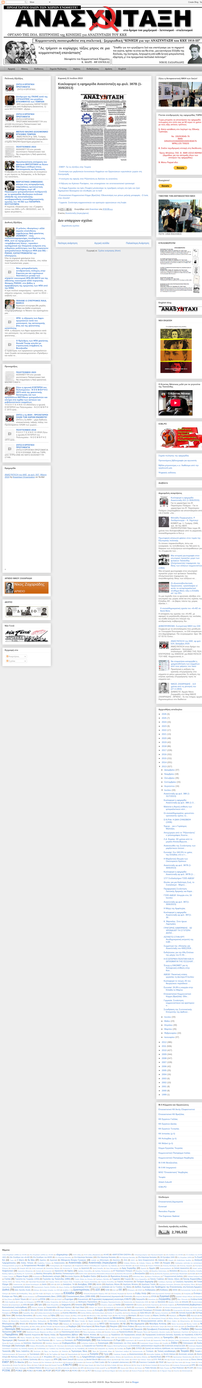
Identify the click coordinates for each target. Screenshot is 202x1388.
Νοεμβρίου (169, 774)
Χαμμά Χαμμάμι (61, 1357)
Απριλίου (168, 1025)
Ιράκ (32, 1305)
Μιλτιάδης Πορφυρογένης (60, 1321)
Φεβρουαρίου (170, 1033)
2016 (164, 754)
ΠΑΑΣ (176, 1329)
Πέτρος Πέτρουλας (41, 1337)
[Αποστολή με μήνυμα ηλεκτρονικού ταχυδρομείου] (59, 209)
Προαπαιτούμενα (123, 1337)
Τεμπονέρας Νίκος (79, 1351)
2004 (164, 1074)
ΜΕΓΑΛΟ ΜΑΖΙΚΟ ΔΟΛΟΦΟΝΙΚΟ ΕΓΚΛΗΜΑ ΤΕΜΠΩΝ (32, 133)
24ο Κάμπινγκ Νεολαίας (127, 1257)
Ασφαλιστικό (7, 1271)
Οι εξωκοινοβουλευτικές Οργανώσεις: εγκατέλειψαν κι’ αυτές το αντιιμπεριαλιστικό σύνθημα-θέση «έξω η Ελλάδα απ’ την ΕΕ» (185, 588)
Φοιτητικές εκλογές (186, 1354)
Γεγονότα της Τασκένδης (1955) (56, 1279)
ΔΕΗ (52, 1284)
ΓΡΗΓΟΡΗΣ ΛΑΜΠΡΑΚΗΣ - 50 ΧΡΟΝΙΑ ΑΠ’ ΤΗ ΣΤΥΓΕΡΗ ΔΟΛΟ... (178, 930)
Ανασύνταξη (75, 1262)
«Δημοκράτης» (62, 1254)
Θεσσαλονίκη (128, 1302)
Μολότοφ (133, 1321)
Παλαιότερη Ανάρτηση (137, 243)
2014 (164, 762)
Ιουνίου (168, 1017)
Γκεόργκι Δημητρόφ (145, 1281)
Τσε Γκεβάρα (53, 1354)
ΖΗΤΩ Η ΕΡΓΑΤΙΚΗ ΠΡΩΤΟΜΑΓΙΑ (25, 85)
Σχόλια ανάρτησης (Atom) (109, 251)
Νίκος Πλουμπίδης (23, 1326)
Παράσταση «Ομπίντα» (181, 1332)
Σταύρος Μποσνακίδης (37, 1346)
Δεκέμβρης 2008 (85, 1284)
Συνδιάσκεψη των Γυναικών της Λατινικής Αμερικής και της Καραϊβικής (61, 1348)
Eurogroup (69, 1362)
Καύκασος (151, 1307)
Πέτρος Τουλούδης (57, 1337)
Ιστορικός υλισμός (107, 1305)
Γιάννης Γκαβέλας (157, 1279)
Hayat (47, 1365)
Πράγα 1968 (110, 1337)
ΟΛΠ (41, 1329)
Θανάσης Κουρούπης (51, 1302)
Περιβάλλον (115, 1335)
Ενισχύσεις (187, 1293)
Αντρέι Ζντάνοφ (140, 1265)
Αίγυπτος (116, 1260)
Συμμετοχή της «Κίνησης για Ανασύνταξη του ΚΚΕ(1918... (178, 947)
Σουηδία (165, 1343)
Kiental (128, 1365)
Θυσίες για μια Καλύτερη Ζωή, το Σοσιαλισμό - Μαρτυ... (179, 883)
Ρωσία (148, 1340)
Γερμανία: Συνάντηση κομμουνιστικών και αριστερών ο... (179, 1003)
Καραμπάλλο (51, 1307)
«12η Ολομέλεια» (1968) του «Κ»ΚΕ (14, 1255)
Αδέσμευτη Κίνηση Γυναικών (73, 1260)
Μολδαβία (122, 1321)
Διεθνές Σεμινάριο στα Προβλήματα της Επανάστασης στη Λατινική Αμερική (168, 1287)
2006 (164, 1066)
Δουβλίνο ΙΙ (66, 1290)
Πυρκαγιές (21, 1340)
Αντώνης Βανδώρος (170, 1265)
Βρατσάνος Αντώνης (119, 1276)
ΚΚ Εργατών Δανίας (168, 1124)
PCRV (83, 1371)
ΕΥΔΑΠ (59, 1299)
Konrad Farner (165, 1365)
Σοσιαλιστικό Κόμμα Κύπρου (149, 1343)
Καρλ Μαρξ (79, 1307)
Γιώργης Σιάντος (54, 1282)
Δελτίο (98, 1284)
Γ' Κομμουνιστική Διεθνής (173, 1276)
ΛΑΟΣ (173, 1313)
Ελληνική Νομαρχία (117, 1293)
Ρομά (118, 1340)
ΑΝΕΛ (157, 1263)
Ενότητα (197, 1293)
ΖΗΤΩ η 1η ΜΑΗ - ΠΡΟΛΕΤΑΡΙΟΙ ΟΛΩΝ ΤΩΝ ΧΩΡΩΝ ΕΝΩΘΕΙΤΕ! (32, 416)
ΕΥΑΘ (52, 1299)
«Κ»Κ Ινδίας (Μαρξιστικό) (92, 1255)
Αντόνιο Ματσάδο (126, 1265)
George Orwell (190, 1362)
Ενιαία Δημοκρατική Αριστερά (161, 1293)
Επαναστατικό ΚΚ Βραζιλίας (171, 1114)
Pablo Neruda (150, 1368)
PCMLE (19, 1371)
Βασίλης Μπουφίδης (44, 1273)
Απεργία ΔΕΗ (24, 1268)
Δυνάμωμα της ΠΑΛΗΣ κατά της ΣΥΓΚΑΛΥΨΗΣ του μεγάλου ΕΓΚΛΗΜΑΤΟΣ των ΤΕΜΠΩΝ (32, 99)
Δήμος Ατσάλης (64, 1287)
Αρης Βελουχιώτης (112, 1268)
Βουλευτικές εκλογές (51, 1276)
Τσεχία (63, 1354)
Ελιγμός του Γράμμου (53, 1293)
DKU (165, 1359)
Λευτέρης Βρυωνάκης (24, 1315)
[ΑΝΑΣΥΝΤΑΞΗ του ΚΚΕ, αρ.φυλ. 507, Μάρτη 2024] (27, 523)
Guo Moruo (27, 1365)
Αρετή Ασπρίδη (98, 1268)
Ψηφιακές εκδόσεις (167, 472)
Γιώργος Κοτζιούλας (125, 1282)
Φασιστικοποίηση (136, 1354)
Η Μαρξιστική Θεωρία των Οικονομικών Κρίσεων (176, 860)
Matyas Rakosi (35, 1368)
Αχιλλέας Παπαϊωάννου (103, 1271)
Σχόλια (11, 661)
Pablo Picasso (164, 1368)
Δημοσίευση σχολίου (70, 226)
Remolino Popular (167, 1211)
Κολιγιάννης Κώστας (85, 1310)
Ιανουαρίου (169, 1037)
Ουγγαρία (127, 1329)
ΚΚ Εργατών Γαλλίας (168, 1119)
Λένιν (8, 1315)
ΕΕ (120, 1289)
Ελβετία (13, 1293)
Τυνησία (94, 1354)
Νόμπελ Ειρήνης (60, 1326)
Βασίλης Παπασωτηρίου (65, 1273)
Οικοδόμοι (191, 1326)
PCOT (58, 1371)
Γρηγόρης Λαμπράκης (184, 1282)
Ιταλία (118, 1305)
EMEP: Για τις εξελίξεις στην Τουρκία (75, 167)
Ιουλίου (168, 790)
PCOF (48, 1371)
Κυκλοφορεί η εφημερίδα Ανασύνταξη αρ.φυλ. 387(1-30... (178, 915)
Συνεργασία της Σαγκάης (105, 1348)
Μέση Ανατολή (103, 1318)
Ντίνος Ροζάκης (128, 1326)
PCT (89, 1371)
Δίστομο (36, 1290)
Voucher (176, 1371)
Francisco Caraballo (147, 1362)
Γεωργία (127, 1279)
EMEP (5, 1362)
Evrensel (163, 1206)
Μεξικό (90, 1318)
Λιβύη (52, 1315)
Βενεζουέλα (140, 1273)
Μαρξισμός (172, 1315)
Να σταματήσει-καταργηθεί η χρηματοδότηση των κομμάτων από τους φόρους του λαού (185, 663)
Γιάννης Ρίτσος (20, 1282)
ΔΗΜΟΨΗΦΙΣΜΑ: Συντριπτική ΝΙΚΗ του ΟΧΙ (179, 626)
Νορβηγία (72, 1326)
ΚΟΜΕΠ (111, 1310)
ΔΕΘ (58, 1284)
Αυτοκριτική (48, 1271)
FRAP (161, 1362)
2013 (164, 766)
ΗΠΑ (39, 1302)
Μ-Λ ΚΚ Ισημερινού (167, 1167)
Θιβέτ (153, 1302)
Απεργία (14, 1268)
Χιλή (71, 1357)
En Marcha (19, 1362)
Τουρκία (185, 1351)
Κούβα (167, 1310)
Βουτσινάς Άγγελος (72, 1276)
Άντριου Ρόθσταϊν (154, 1265)
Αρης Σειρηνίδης (129, 1268)
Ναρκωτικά (92, 1324)
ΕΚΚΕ (175, 1290)
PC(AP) (190, 1368)
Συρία (128, 1348)
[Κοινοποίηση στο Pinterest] (70, 209)
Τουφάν (162, 1177)
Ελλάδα (69, 1293)
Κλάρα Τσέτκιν (71, 1310)
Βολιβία (192, 1273)
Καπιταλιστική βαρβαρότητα (189, 1305)
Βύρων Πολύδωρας (153, 1276)
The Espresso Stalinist (169, 1216)
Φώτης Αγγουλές (33, 1357)
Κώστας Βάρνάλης (70, 1313)
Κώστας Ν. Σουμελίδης (114, 1313)
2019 (164, 742)
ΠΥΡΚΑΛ (32, 1340)
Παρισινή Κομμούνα (32, 1335)
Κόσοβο (158, 1310)
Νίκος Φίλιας (36, 1326)
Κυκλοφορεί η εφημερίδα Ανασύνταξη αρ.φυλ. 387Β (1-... (179, 873)
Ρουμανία (140, 1340)
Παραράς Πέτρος (142, 1332)
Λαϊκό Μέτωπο (145, 1313)
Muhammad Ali (92, 1368)
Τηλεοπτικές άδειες (105, 1351)
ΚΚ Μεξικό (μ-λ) (166, 1143)
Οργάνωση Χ (68, 1329)
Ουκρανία (138, 1329)
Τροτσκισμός (35, 1354)
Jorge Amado (88, 1365)
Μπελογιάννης (8, 1324)
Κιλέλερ (15, 1310)
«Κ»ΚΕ (106, 1255)
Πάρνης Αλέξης (50, 1335)
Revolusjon (98, 1371)
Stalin (127, 1371)
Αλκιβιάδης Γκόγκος (44, 1263)
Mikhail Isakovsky (64, 1368)
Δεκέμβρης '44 (69, 1284)
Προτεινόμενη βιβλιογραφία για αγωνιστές (178, 460)
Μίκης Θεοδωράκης (40, 1321)
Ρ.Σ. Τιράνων (57, 1340)
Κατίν (129, 1307)
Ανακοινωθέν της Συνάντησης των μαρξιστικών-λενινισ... (179, 846)
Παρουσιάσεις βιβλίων (68, 1335)
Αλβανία (161, 1260)
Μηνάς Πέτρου (187, 1318)
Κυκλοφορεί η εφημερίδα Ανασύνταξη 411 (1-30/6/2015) (185, 498)
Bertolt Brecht (92, 1359)
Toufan (147, 1371)
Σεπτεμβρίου (170, 782)
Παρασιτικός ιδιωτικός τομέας (160, 1332)
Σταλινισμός (20, 1346)
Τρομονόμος (22, 1354)
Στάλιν (174, 1343)
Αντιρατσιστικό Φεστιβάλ (34, 1265)
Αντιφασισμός (67, 1265)
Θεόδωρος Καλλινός (68, 1302)
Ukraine (154, 1371)
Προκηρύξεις (168, 1337)
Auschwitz (80, 1359)
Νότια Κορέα (100, 1326)
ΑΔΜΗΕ (93, 1260)
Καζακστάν (129, 1305)
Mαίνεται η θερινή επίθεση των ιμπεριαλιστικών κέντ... (178, 807)
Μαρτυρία (194, 1315)
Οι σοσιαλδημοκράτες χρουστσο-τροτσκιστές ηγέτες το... (179, 814)
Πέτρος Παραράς (26, 1337)
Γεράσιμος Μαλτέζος (102, 1279)
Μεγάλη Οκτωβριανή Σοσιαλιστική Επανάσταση (27, 1318)
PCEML (6, 1370)
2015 (164, 758)
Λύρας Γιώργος (65, 1315)
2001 (164, 1086)
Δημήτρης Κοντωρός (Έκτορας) (170, 1284)
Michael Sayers (50, 1368)
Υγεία (106, 1354)
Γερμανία (116, 1279)
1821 (4, 1257)
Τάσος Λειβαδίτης (23, 1351)
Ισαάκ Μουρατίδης (53, 1305)
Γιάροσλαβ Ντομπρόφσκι (37, 1282)
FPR (134, 1362)
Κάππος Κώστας (37, 1307)
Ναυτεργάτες (114, 1324)
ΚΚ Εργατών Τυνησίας (169, 1129)
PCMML (39, 1371)
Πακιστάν (198, 1329)
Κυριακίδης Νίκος (28, 1313)
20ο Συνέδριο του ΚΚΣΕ (42, 1257)
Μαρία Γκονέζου (145, 1315)
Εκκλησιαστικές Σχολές (188, 1290)
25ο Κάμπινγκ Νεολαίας (147, 1257)
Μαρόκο (182, 1315)
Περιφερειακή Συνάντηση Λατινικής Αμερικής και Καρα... (179, 890)
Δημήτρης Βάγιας (113, 1284)
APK (56, 1359)
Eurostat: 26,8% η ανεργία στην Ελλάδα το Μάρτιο (178, 988)
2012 (164, 1042)
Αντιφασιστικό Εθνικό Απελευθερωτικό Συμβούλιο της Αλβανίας (96, 1265)
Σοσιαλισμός (103, 1343)
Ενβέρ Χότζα (140, 1293)
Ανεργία (166, 1263)
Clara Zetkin (125, 1359)
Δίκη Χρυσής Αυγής (22, 1290)
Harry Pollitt (38, 1365)
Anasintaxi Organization (24, 477)
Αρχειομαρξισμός (165, 1268)
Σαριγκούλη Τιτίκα (159, 1340)
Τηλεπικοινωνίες (137, 1351)
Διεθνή (5, 1289)
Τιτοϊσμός (150, 1351)
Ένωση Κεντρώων (28, 1296)
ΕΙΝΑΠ (140, 1290)
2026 (164, 714)
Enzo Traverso (34, 1362)
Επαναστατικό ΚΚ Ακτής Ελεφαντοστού (177, 1109)
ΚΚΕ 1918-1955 (45, 1310)
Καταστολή (120, 1307)
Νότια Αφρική (86, 1326)
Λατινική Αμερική (185, 1313)
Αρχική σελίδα (101, 243)
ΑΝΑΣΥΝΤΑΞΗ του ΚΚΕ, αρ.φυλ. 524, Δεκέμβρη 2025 (186, 642)
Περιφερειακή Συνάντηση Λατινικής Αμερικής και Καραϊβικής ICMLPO (173, 1335)
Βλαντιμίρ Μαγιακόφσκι (180, 1273)
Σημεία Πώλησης (58, 69)
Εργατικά (164, 1296)
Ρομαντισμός (129, 1340)
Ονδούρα (49, 1329)
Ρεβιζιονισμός (83, 1340)
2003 (164, 1078)
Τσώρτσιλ (84, 1354)
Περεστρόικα (104, 1335)
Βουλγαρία (36, 1276)
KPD (193, 1365)
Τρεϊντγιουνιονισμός (8, 1354)
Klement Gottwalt (151, 1365)
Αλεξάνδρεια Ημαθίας (184, 1260)
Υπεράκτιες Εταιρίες (119, 1354)
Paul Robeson (178, 1368)
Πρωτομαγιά (7, 1340)
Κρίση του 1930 (191, 1310)
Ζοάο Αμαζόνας (10, 1302)
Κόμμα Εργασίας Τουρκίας (171, 1148)
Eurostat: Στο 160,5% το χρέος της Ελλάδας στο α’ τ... (178, 853)
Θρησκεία (161, 1302)
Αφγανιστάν (59, 1271)
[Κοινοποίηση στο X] (64, 209)
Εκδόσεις (38, 69)
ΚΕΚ (160, 1307)
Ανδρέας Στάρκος (145, 1263)
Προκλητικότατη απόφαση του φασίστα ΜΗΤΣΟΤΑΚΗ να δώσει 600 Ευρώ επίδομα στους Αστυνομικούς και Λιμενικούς (32, 165)
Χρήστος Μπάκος (115, 1357)
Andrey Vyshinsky (30, 1359)
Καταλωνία (109, 1307)
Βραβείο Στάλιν (89, 1276)
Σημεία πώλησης (15, 1343)
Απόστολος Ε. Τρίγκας (70, 1268)
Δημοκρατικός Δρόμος (22, 1287)
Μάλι (85, 1315)
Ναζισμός (66, 1324)
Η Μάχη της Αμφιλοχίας (174, 908)
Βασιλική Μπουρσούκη (124, 1273)
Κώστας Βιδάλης (86, 1313)
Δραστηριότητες (81, 1289)
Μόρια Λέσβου (172, 1321)
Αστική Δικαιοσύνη (181, 1268)
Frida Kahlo (179, 1362)
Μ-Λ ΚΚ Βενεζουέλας (168, 1162)
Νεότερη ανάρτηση (67, 243)
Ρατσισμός (69, 1340)
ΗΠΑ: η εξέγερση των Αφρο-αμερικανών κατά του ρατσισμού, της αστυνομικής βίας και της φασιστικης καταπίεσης (25, 323)
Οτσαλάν (117, 1329)
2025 (164, 718)
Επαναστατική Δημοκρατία (171, 1201)
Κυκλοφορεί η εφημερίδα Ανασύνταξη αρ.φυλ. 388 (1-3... (179, 801)
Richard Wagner (110, 1371)
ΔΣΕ (97, 1289)
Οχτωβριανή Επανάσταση (158, 1329)
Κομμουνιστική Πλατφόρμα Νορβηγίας (176, 1158)
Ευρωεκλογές (83, 1299)
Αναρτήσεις (13, 656)
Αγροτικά (53, 1260)
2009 (164, 1054)
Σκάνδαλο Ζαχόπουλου (33, 1343)
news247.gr (104, 1368)
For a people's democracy (118, 1362)
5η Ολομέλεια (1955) (185, 1257)
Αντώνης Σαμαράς (186, 1265)
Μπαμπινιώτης (185, 1321)
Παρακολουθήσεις (126, 1332)
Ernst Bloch (59, 1362)
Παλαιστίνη (7, 1332)
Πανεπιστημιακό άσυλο (71, 1332)
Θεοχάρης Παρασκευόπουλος (111, 1302)
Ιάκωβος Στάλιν (173, 1302)
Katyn (121, 1365)
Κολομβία (99, 1310)
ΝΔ (124, 1324)
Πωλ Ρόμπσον (44, 1340)
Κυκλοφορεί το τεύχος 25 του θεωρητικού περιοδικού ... (177, 982)
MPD (82, 1368)
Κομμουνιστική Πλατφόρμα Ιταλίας (174, 1153)
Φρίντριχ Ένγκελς (18, 1357)
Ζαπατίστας (152, 1299)
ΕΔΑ (114, 1290)
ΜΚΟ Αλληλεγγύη (110, 1321)
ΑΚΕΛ (133, 1260)
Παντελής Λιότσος (110, 1332)
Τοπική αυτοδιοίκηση (166, 1351)
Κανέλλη (139, 1305)
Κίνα (23, 1310)
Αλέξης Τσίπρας (27, 1263)
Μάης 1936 (77, 1315)
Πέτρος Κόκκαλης (9, 1337)
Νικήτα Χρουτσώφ (177, 1324)
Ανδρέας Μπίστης (130, 1263)
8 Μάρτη (20, 1260)
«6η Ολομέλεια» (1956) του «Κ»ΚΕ (41, 1255)
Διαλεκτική (95, 1287)
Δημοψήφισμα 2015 (81, 1287)
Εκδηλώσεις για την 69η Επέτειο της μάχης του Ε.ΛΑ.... (179, 953)
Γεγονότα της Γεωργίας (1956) (27, 1279)
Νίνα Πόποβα (47, 1326)
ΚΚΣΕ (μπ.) (59, 1310)
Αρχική (11, 69)
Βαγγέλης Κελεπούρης (159, 1271)
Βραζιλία (104, 1276)
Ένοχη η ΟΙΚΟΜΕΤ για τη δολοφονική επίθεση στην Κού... (177, 968)
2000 (164, 1090)
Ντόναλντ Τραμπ (158, 1326)
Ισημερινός (66, 1305)
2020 (164, 738)
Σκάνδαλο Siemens (52, 1343)
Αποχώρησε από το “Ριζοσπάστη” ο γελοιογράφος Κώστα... (179, 833)
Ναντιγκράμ (76, 1324)
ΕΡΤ (30, 1299)
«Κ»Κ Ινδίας (77, 1255)
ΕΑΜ (107, 1290)
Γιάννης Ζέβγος (173, 1279)
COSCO (135, 1359)
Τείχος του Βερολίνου (51, 1351)
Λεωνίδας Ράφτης (42, 1315)
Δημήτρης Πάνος (189, 1284)
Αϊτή (125, 1260)
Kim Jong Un (138, 1365)
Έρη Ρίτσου (8, 1299)
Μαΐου (167, 1021)
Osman (139, 1368)
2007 (164, 1062)
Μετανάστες (119, 1318)
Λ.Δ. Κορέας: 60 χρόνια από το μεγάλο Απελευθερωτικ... (178, 840)
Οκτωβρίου (169, 778)
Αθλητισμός (104, 1260)
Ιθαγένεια (5, 1305)
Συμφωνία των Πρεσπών (94, 1346)
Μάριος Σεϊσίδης (159, 1315)
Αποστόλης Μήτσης (53, 1268)
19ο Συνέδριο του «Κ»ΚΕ (19, 1257)
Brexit (116, 1359)
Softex (120, 1371)
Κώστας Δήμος (99, 1313)
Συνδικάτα (91, 1348)
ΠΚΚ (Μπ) (71, 1337)
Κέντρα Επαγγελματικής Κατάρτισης (177, 1307)
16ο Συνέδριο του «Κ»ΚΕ (174, 1255)
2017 (164, 750)
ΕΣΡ (36, 1299)
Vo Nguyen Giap (165, 1371)
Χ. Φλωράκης (47, 1357)
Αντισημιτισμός (55, 1265)
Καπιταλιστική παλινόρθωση (14, 1307)
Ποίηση (82, 1337)
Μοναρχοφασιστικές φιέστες (152, 1321)
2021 (164, 734)
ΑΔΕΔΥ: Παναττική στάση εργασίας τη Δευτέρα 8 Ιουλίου (179, 975)
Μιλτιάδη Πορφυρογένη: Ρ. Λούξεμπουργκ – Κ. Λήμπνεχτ (184, 519)
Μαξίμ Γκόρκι (107, 1315)
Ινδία (25, 1305)
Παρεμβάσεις (11, 1334)
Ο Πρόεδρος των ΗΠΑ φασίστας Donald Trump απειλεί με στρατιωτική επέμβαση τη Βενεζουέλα (32, 344)
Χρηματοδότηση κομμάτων (93, 1357)
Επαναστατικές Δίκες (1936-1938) (80, 1296)
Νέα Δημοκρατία (137, 1324)
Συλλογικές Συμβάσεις (74, 1346)
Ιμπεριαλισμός (15, 1305)
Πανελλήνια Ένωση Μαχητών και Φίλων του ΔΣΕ (42, 1332)
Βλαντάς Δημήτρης (163, 1273)
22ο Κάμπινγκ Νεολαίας (83, 1257)
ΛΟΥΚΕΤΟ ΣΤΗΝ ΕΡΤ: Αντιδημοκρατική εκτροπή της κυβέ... (178, 939)
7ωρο (12, 1260)
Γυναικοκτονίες (18, 1284)
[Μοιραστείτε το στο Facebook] (67, 209)
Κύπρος (15, 1313)
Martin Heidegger (20, 1368)
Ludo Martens (7, 1368)
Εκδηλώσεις (93, 69)
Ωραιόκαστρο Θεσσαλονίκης (182, 1357)
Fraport (169, 1362)
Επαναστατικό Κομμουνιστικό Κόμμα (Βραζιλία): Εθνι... (177, 995)
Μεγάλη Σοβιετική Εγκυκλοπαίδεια (57, 1318)
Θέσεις (24, 69)
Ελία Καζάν (39, 1293)
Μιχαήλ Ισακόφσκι (94, 1321)
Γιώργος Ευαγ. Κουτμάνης (72, 1282)
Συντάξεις (120, 1348)
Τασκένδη (6, 1351)
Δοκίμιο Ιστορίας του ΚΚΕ (51, 1290)
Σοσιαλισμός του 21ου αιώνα (125, 1343)
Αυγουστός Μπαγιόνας (25, 1271)
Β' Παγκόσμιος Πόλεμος (123, 1271)
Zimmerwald (186, 1371)
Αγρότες (43, 1260)
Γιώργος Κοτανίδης (107, 1282)
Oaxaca (123, 1368)
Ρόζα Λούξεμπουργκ (105, 1340)
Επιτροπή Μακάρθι (141, 1296)
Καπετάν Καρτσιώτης (152, 1305)
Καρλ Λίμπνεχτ (66, 1307)
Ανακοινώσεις (59, 1263)
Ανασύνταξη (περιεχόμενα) (77, 213)
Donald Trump (175, 1359)
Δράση (108, 69)
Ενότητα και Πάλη (10, 1296)
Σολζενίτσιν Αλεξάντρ (88, 1343)
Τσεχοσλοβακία (73, 1354)
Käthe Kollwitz (112, 1365)
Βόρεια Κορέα (22, 1276)
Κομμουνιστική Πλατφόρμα (141, 1310)
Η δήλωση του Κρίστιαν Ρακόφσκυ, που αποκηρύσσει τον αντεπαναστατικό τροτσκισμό (96, 183)
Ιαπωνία (185, 1302)
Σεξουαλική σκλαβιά (188, 1340)
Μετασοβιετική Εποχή (158, 1318)
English (122, 69)
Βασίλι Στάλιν (83, 1273)
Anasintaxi (94, 209)
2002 (164, 1082)
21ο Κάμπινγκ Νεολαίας (63, 1257)
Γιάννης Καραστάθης (192, 1279)
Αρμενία (143, 1268)
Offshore (131, 1368)
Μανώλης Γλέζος (95, 1315)
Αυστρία (38, 1271)
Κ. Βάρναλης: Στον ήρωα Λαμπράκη (175, 922)
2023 (164, 726)
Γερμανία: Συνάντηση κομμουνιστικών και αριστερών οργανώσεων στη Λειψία (92, 202)
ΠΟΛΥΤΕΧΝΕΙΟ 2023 (26, 147)
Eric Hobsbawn (47, 1362)
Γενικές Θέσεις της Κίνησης (84, 1279)
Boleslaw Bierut (106, 1359)
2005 (164, 1070)
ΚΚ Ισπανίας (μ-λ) (167, 1133)
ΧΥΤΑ (167, 1357)
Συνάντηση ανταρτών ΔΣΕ (175, 1346)
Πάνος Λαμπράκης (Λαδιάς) (92, 1332)
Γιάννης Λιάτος (7, 1282)
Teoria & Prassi (137, 1371)
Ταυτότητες (37, 1351)
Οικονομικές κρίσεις (29, 1329)
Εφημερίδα (140, 1299)
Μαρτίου (168, 1029)
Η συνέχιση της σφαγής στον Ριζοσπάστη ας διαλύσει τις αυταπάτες (88, 179)
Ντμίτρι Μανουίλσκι (144, 1326)
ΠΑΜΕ (19, 1332)
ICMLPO (163, 1187)
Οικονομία (10, 1329)
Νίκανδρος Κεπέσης (158, 1324)
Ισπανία (78, 1305)
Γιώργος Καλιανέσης (91, 1282)
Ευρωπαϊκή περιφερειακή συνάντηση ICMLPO (112, 1299)
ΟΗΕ (182, 1326)
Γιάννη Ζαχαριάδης (140, 1279)
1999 (164, 1094)
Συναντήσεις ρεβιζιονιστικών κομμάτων (146, 1346)
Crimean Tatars (145, 1359)
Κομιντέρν (123, 1310)
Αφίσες (76, 69)
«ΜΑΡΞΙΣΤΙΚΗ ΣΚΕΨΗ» (121, 1255)
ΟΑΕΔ (169, 1326)
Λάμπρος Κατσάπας (161, 1313)
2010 (164, 1050)
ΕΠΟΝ (153, 1296)
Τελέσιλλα (65, 1351)
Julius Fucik (100, 1365)
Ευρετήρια (69, 1299)
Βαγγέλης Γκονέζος (142, 1271)
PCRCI (75, 1371)
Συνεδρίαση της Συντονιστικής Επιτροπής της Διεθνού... (178, 1010)
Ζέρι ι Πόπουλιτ (183, 1299)
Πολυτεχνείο (95, 1337)
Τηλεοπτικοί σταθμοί (122, 1351)
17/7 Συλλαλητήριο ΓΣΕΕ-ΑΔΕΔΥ (179, 878)
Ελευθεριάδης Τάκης (26, 1293)
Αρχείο (152, 1268)
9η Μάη (31, 1260)
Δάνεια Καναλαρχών (32, 1284)
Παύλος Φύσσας (89, 1335)
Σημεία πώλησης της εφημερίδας (174, 455)
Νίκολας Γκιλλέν (191, 1324)
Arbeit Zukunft (165, 1182)
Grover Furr (17, 1365)
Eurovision (79, 1362)
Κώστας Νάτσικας (131, 1313)
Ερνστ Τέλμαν (20, 1299)
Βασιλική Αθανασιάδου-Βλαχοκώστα (102, 1273)
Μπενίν (22, 1324)
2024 (164, 722)
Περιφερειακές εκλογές (133, 1335)
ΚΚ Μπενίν (32, 1310)
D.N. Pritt (157, 1359)
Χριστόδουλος (128, 1357)
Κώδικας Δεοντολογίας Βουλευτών (48, 1313)
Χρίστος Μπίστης (142, 1357)
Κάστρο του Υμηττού (96, 1307)
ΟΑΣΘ (176, 1326)
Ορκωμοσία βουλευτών (97, 1329)
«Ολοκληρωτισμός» (141, 1255)
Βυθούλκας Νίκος (138, 1276)
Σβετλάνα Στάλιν (173, 1340)
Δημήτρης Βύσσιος (130, 1284)
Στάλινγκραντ (188, 1343)
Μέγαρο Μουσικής (78, 1318)
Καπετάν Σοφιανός (168, 1305)
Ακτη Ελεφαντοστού (146, 1260)
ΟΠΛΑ (59, 1329)
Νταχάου (114, 1326)
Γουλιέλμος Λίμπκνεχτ (165, 1282)
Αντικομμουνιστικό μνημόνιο (11, 1265)
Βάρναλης (183, 1271)
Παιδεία (185, 1329)
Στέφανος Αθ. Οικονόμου (56, 1346)
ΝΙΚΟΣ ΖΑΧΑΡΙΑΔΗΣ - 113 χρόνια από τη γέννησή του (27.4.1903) (183, 686)
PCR (67, 1371)
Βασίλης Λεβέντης (8, 1273)
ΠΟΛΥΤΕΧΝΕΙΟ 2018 (26, 430)
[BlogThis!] (62, 209)
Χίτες (77, 1357)
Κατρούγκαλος (139, 1307)
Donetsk (185, 1359)
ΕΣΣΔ (42, 1299)
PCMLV (30, 1371)
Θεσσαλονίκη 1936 (141, 1302)
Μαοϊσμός (132, 1315)
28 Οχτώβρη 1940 (167, 1257)
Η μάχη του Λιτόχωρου (26, 1302)
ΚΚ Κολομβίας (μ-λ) (168, 1138)
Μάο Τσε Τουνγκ (120, 1315)
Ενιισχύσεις (177, 1293)
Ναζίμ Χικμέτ (53, 1324)
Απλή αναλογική (37, 1268)
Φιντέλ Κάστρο (169, 1354)
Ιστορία (90, 1304)
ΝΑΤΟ (102, 1324)
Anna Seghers (46, 1359)
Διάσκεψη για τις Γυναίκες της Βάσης (116, 1287)
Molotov (75, 1368)
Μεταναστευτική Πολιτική (140, 1318)
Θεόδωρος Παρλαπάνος (88, 1302)
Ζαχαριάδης (165, 1299)
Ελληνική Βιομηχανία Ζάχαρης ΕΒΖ (96, 1293)
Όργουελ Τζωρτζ (81, 1329)
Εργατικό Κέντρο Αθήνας (184, 1296)
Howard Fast (55, 1365)
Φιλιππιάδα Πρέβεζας (154, 1354)
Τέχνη (94, 1351)
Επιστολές (128, 1296)
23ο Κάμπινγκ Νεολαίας (106, 1257)
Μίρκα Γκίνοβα (80, 1321)
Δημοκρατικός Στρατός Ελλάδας (45, 1287)
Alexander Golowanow (12, 1359)
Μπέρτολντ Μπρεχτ (36, 1324)
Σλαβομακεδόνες (69, 1343)
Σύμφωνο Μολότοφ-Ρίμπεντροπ (117, 1346)
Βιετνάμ (151, 1273)
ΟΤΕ (109, 1329)
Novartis (113, 1368)
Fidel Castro (100, 1362)
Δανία (44, 1284)
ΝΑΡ (84, 1324)
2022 (164, 730)
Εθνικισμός (131, 1290)
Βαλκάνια (173, 1271)
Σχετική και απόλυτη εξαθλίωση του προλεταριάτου (165, 1348)
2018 (164, 746)
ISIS (80, 1365)
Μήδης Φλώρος (174, 1318)
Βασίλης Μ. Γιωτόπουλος (25, 1273)
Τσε (45, 1354)
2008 (164, 1058)
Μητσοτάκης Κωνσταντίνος (20, 1321)
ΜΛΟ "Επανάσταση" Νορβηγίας (173, 1172)
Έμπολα (129, 1293)
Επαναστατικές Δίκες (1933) (50, 1296)
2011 (164, 1046)
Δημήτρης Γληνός (149, 1284)
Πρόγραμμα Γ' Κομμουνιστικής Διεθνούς (146, 1337)
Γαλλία (7, 1279)
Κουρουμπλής (178, 1310)
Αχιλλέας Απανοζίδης (85, 1271)
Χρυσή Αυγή (155, 1357)
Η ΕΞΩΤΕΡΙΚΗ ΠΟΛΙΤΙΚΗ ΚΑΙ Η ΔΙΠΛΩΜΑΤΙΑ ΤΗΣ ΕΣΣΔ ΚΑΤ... (179, 960)
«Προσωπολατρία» (156, 1255)
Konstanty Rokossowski (181, 1365)
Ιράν (40, 1305)
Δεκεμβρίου (169, 770)
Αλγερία (170, 1260)
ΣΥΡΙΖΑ (139, 1348)
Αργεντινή (85, 1268)
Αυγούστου (169, 786)
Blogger (135, 1382)
